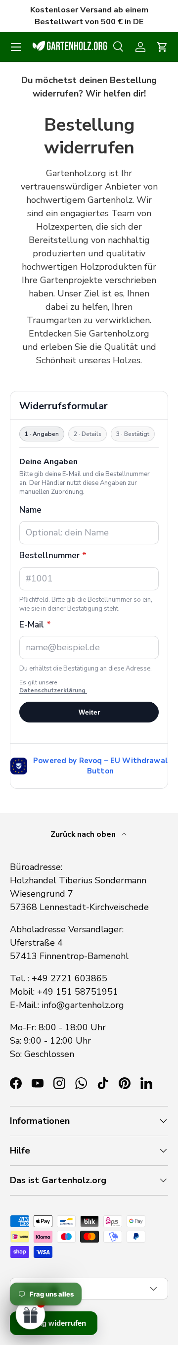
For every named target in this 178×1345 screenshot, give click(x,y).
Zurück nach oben (84, 834)
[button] (162, 47)
